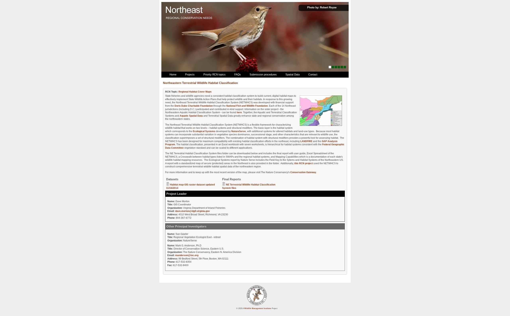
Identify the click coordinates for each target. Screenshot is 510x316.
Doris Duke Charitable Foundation (194, 105)
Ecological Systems (204, 131)
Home (173, 74)
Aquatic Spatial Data (191, 115)
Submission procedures (263, 74)
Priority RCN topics (214, 74)
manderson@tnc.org (186, 255)
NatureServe (238, 131)
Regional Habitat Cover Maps (195, 91)
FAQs (237, 74)
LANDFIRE (306, 141)
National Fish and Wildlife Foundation (247, 105)
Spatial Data (292, 74)
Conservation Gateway (303, 172)
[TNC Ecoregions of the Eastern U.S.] (321, 126)
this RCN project (303, 163)
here (239, 112)
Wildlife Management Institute (257, 308)
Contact (312, 74)
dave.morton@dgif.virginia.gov (192, 211)
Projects (190, 74)
